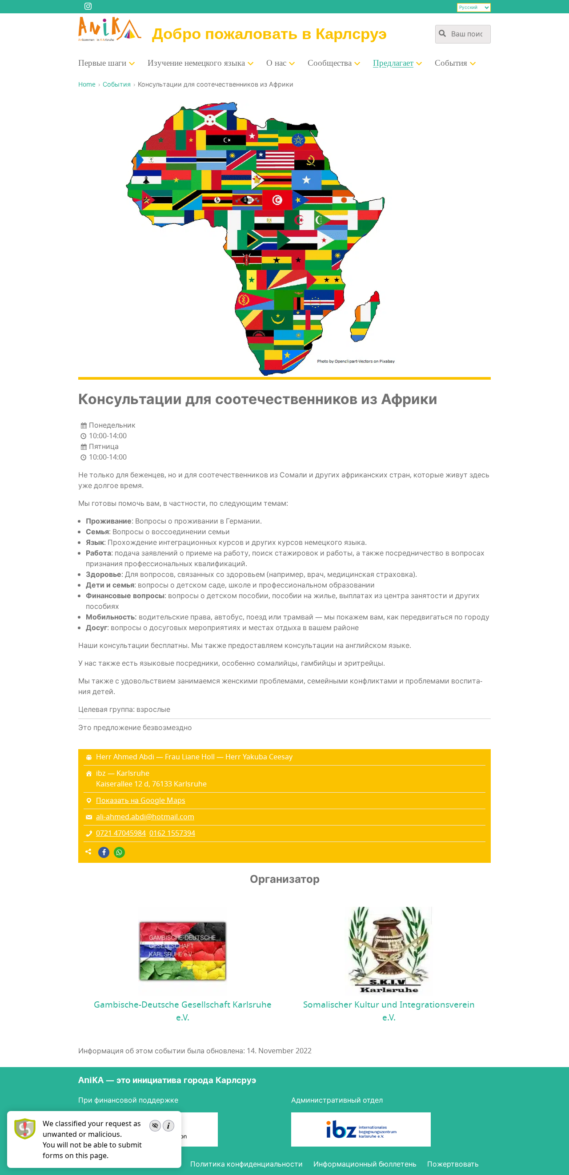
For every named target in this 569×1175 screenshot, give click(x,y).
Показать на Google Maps (140, 800)
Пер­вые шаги (102, 63)
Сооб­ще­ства (330, 63)
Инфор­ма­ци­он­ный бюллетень (365, 1164)
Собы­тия (451, 63)
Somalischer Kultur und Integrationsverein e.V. (389, 1011)
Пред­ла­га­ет (393, 63)
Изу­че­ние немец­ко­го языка (196, 63)
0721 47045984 (121, 833)
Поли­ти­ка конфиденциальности (246, 1164)
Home (87, 84)
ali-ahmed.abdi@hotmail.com (145, 817)
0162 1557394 (172, 833)
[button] (103, 852)
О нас (276, 63)
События (117, 84)
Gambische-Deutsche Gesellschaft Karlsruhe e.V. (183, 1011)
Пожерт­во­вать (453, 1164)
